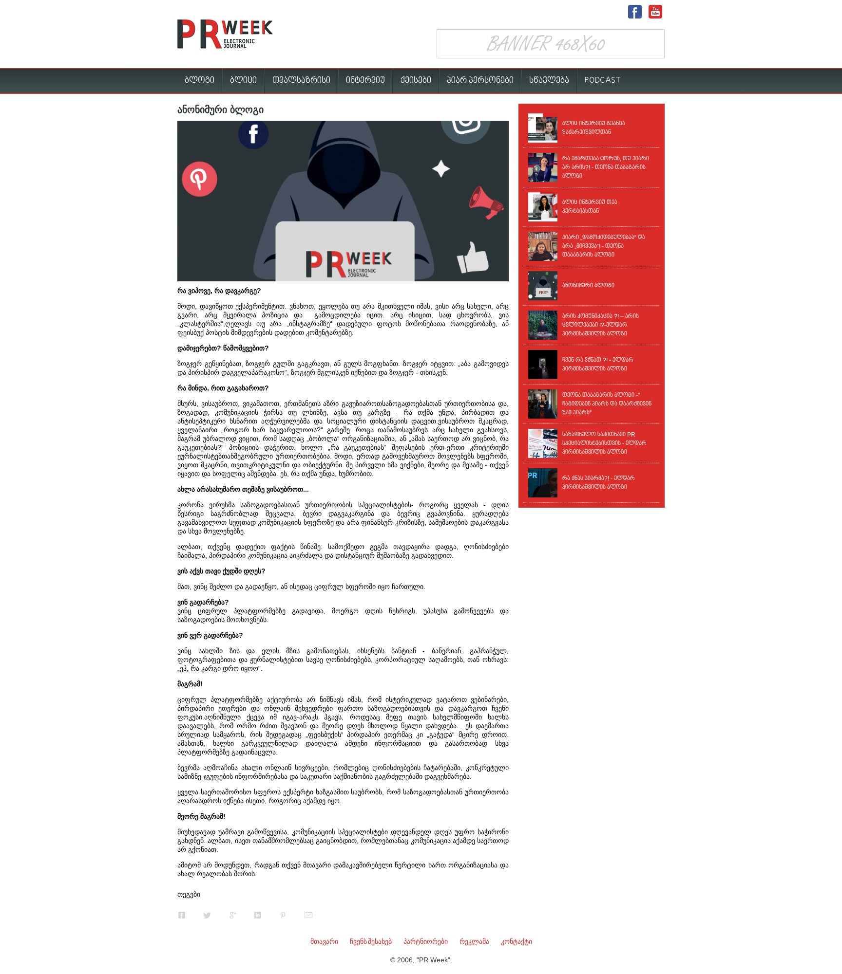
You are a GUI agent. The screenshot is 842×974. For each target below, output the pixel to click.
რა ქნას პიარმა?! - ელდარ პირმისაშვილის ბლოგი (598, 483)
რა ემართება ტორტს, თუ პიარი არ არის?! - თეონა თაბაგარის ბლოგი (605, 167)
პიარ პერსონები (480, 80)
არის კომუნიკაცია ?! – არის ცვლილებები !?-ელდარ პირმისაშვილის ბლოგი (600, 325)
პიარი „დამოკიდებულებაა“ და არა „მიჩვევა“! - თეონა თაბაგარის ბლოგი (603, 246)
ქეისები (416, 80)
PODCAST (603, 80)
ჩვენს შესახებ (371, 941)
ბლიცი (243, 80)
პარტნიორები (425, 941)
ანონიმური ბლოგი (588, 285)
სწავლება (549, 80)
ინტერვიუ (365, 80)
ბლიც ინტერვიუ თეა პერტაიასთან (589, 207)
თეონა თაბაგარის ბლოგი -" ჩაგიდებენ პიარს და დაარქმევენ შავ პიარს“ (606, 404)
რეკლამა (474, 941)
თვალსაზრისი (301, 80)
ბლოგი (199, 80)
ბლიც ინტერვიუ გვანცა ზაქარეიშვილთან (593, 128)
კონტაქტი (516, 941)
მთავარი (324, 941)
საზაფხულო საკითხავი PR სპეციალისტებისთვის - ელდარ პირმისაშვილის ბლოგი (604, 443)
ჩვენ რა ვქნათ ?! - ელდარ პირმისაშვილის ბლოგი (597, 364)
